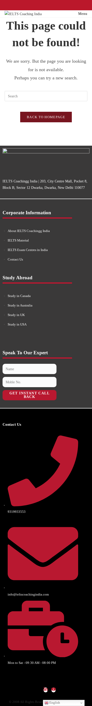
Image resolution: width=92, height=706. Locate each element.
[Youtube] (53, 690)
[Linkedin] (45, 690)
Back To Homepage (46, 117)
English (54, 702)
